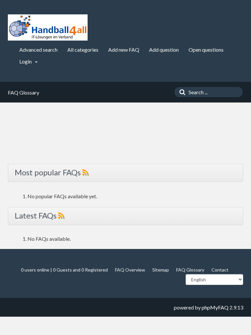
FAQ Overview (130, 270)
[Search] (181, 92)
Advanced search (38, 49)
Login (26, 61)
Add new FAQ (123, 49)
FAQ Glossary (190, 270)
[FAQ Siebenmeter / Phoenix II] (48, 27)
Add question (164, 49)
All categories (82, 49)
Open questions (206, 49)
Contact (219, 270)
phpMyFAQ (215, 307)
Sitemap (160, 270)
